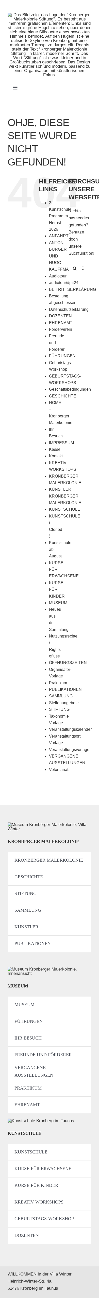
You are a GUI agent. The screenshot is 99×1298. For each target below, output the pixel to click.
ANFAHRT (59, 236)
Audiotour (58, 276)
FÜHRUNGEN (62, 356)
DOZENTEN (60, 316)
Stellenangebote (64, 703)
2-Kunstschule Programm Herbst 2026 (60, 216)
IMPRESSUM (61, 443)
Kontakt (56, 456)
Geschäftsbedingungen (70, 389)
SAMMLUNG (61, 696)
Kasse (54, 449)
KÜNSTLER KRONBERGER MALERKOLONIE (65, 496)
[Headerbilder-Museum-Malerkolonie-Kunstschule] (41, 1120)
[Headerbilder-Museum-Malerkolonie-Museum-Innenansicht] (49, 969)
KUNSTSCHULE (64, 509)
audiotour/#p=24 (63, 282)
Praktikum (58, 683)
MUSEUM (58, 603)
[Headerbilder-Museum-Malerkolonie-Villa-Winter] (49, 824)
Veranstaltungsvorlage (69, 749)
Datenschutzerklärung (69, 309)
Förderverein (60, 329)
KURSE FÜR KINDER (57, 589)
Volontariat (58, 769)
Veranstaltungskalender (70, 729)
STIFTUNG (59, 709)
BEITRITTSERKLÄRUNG (72, 289)
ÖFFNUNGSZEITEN (68, 662)
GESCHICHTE (62, 396)
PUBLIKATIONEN (65, 689)
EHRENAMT (60, 323)
